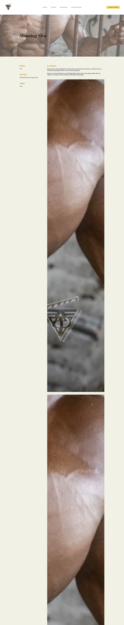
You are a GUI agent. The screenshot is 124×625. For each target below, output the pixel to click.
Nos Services (64, 7)
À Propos (53, 7)
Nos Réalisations (76, 7)
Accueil (45, 7)
